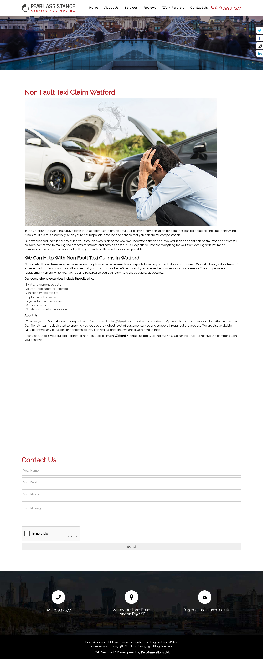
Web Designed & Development (115, 652)
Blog (156, 646)
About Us (111, 7)
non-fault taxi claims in (104, 321)
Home (93, 7)
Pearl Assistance (36, 335)
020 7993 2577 (228, 7)
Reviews (150, 7)
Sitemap (166, 646)
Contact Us (199, 7)
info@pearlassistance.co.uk (204, 609)
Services (131, 7)
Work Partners (173, 7)
